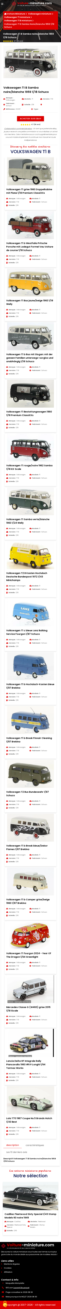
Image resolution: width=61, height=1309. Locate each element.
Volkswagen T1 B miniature (18, 20)
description (12, 1145)
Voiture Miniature (16, 13)
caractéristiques (35, 1145)
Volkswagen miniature (39, 13)
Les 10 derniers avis (16, 1152)
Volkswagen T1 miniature (17, 17)
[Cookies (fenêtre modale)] (5, 1304)
